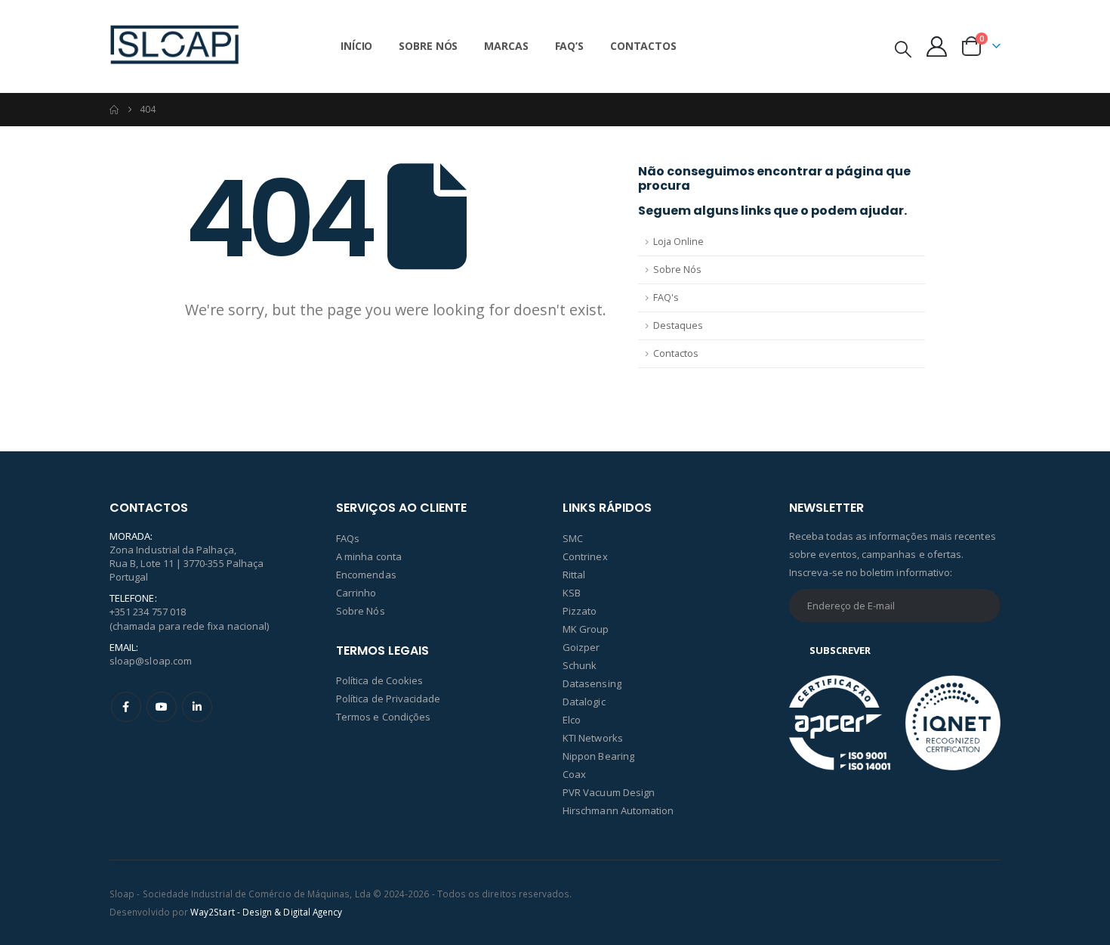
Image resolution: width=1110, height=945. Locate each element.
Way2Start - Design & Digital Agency (266, 912)
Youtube (161, 707)
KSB (572, 593)
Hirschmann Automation (618, 810)
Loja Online (678, 241)
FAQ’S (569, 46)
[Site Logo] (174, 46)
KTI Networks (593, 738)
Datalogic (584, 701)
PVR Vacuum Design (609, 792)
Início (356, 46)
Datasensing (592, 683)
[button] (903, 48)
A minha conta (369, 556)
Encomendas (366, 574)
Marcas (506, 46)
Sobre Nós (428, 46)
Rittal (574, 574)
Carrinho (356, 593)
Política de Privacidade (388, 698)
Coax (574, 774)
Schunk (580, 665)
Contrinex (585, 556)
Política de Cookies (379, 680)
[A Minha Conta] (937, 46)
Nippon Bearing (598, 756)
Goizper (581, 647)
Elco (572, 720)
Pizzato (580, 611)
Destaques (678, 325)
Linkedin (197, 707)
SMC (573, 538)
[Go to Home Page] (114, 110)
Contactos (643, 46)
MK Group (586, 629)
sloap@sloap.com (150, 661)
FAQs (347, 538)
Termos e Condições (383, 716)
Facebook (126, 707)
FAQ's (666, 297)
